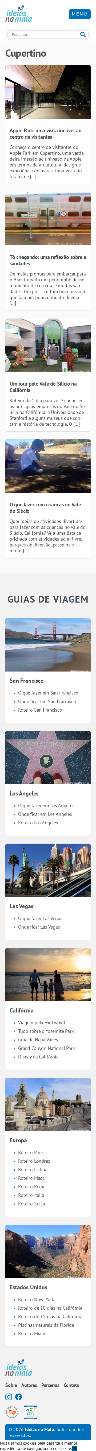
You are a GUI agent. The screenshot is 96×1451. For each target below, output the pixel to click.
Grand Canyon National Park (46, 1048)
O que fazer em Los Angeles (46, 805)
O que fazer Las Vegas (40, 918)
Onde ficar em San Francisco (47, 701)
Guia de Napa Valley (38, 1040)
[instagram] (8, 1397)
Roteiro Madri (32, 1178)
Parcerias (50, 1385)
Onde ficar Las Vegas (39, 927)
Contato (71, 1385)
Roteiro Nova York (36, 1299)
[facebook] (18, 1397)
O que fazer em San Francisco (48, 693)
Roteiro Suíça (31, 1204)
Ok (74, 1448)
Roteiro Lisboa (32, 1169)
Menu (79, 14)
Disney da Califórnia (38, 1057)
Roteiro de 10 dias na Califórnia (50, 1308)
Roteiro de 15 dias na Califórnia (50, 1316)
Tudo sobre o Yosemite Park (46, 1031)
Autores (29, 1385)
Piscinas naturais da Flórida (46, 1325)
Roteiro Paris (31, 1152)
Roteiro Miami (32, 1333)
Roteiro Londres (34, 1161)
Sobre (11, 1385)
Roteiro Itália (31, 1195)
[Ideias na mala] (18, 14)
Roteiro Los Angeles (38, 823)
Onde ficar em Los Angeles (45, 814)
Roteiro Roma (32, 1187)
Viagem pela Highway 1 (42, 1022)
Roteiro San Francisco (40, 710)
